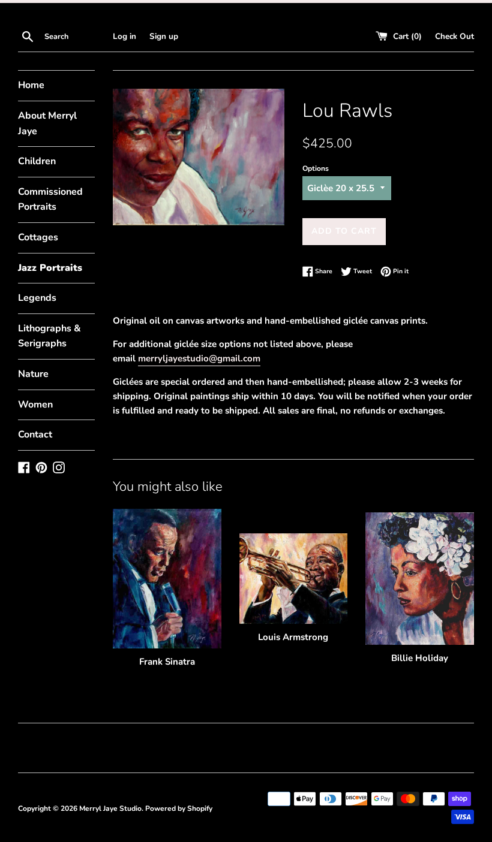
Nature (33, 374)
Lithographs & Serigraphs (49, 336)
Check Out (454, 36)
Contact (35, 434)
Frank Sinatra (167, 662)
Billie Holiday (419, 658)
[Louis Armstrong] (293, 578)
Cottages (38, 237)
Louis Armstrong (293, 637)
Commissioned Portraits (50, 199)
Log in (124, 36)
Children (37, 161)
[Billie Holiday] (419, 578)
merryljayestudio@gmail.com (199, 358)
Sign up (163, 36)
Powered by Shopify (178, 808)
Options (315, 168)
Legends (37, 297)
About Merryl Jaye (47, 123)
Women (35, 404)
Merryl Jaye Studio (110, 808)
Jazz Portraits (50, 267)
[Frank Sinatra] (167, 578)
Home (31, 85)
